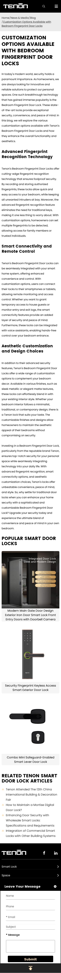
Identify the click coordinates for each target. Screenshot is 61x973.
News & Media (20, 18)
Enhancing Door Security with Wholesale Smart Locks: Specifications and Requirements (28, 820)
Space (6, 875)
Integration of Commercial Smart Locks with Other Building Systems (28, 833)
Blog (33, 18)
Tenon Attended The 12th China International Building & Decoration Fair (29, 794)
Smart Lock (9, 867)
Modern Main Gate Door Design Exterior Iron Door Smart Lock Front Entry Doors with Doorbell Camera (30, 615)
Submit (30, 959)
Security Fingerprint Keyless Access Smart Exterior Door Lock (30, 687)
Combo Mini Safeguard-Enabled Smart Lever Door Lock (30, 759)
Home (5, 18)
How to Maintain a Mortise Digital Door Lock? (28, 807)
